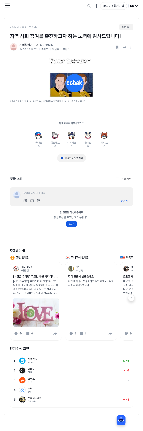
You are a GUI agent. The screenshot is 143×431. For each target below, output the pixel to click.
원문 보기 (126, 27)
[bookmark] (117, 47)
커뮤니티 (14, 27)
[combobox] (134, 6)
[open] (131, 47)
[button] (124, 47)
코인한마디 (32, 27)
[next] (131, 297)
